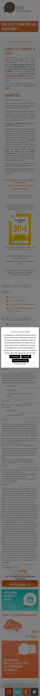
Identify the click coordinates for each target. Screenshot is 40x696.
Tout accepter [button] (15, 357)
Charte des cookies (20, 364)
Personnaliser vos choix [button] (20, 361)
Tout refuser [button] (26, 357)
